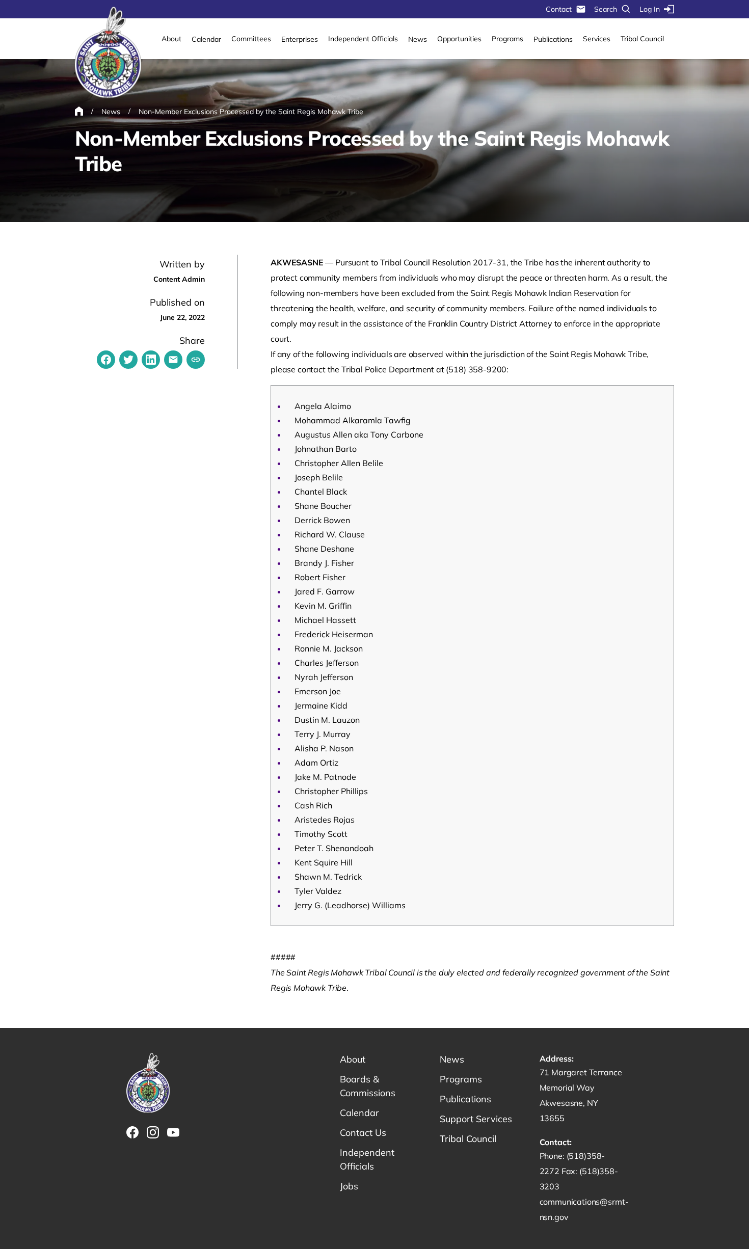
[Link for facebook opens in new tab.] (132, 1132)
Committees (251, 38)
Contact (559, 9)
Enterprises (299, 39)
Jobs (349, 1186)
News (417, 39)
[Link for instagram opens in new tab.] (153, 1132)
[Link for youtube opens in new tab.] (173, 1132)
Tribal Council (642, 38)
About (171, 38)
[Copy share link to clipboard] (196, 360)
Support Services (476, 1119)
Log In (649, 9)
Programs (507, 38)
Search (605, 9)
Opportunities (459, 38)
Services (596, 38)
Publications (553, 39)
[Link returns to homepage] (108, 53)
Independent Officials (363, 38)
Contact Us (363, 1132)
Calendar (206, 39)
